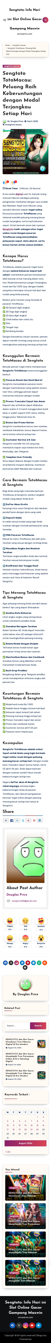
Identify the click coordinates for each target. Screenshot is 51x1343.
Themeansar (25, 1339)
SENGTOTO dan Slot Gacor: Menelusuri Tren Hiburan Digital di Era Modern (20, 1041)
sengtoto (14, 1188)
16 (43, 1125)
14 (31, 1125)
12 (20, 1125)
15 (37, 1125)
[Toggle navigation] (5, 20)
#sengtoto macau (13, 125)
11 (13, 1125)
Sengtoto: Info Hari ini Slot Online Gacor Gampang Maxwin (24, 19)
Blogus (40, 1335)
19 (20, 1129)
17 (8, 1129)
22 (37, 1129)
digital (19, 194)
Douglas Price (17, 121)
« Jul (7, 1152)
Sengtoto (8, 229)
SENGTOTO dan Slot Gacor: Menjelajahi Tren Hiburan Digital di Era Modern (20, 1073)
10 (8, 1125)
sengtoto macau (11, 66)
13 (25, 1125)
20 (25, 1129)
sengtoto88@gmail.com (24, 901)
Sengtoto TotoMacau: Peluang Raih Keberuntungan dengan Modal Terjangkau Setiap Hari (22, 93)
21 (31, 1129)
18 (14, 1129)
